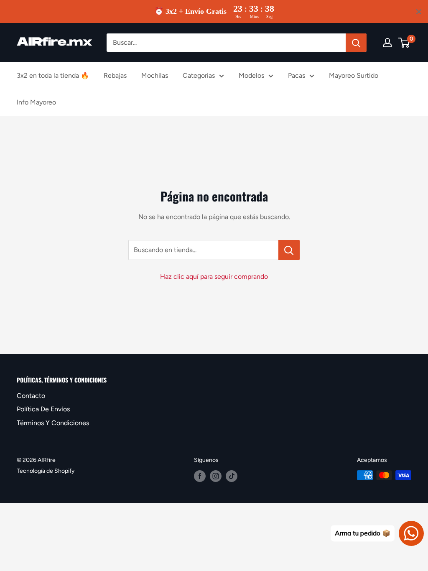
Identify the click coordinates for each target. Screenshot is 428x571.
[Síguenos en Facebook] (200, 476)
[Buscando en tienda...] (289, 250)
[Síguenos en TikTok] (231, 476)
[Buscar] (356, 42)
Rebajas (115, 75)
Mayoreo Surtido (353, 75)
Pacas (296, 75)
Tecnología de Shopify (45, 470)
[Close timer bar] (419, 12)
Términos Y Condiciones (53, 423)
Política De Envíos (43, 409)
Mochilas (154, 75)
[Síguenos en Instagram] (216, 476)
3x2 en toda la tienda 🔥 (53, 75)
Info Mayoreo (36, 102)
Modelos (251, 75)
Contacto (31, 396)
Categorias (199, 75)
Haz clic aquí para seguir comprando (214, 276)
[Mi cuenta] (387, 42)
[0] (404, 43)
